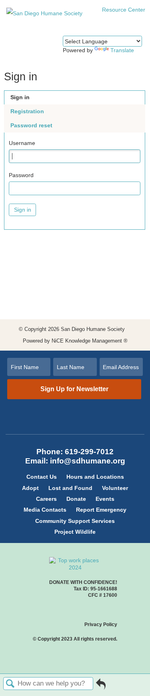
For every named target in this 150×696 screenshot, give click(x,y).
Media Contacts (45, 509)
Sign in (20, 97)
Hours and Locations (95, 477)
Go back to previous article (100, 687)
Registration (27, 111)
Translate (122, 50)
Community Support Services (75, 521)
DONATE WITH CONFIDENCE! (83, 582)
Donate (76, 499)
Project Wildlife (75, 532)
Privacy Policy (100, 624)
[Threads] (84, 416)
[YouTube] (70, 424)
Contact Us (41, 477)
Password (21, 175)
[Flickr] (84, 424)
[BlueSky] (80, 424)
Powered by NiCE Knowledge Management (75, 341)
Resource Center (122, 9)
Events (105, 499)
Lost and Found (70, 488)
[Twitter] (65, 416)
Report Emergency (101, 509)
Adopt (30, 488)
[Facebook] (70, 416)
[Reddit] (75, 424)
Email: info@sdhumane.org (75, 461)
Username (22, 143)
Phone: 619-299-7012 (75, 451)
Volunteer (115, 488)
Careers (46, 499)
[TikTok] (75, 416)
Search (10, 684)
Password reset (31, 125)
